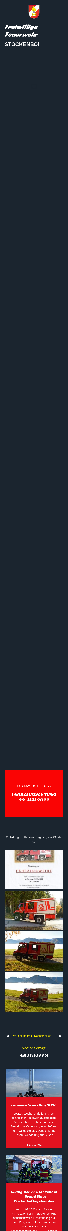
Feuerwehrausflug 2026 (34, 1105)
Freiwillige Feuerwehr (21, 30)
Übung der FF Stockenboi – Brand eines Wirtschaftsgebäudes (34, 1196)
